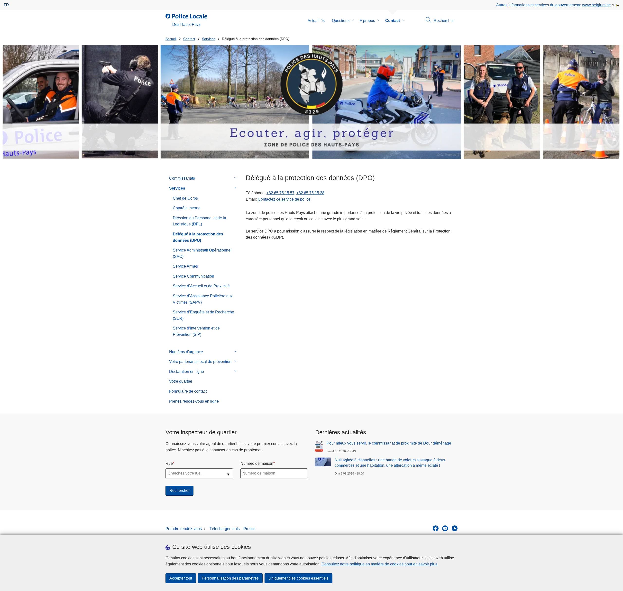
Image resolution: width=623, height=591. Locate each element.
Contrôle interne (187, 208)
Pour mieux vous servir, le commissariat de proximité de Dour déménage (389, 443)
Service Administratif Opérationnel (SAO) (202, 253)
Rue (169, 463)
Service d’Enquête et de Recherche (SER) (203, 315)
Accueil (170, 39)
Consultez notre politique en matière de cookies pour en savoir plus (379, 564)
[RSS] (455, 528)
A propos (367, 21)
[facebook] (436, 528)
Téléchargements (225, 529)
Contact (392, 21)
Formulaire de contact (188, 391)
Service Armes (185, 266)
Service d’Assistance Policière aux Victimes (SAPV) (203, 299)
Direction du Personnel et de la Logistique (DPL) (199, 221)
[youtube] (445, 528)
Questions (340, 21)
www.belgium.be (596, 5)
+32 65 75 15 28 (310, 193)
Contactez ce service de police (284, 199)
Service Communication (193, 276)
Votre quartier (180, 381)
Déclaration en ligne (186, 371)
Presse (249, 529)
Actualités (316, 21)
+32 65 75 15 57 (280, 193)
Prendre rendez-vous (183, 529)
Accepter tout (180, 578)
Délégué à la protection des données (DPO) (198, 237)
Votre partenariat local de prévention (200, 361)
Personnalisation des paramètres (230, 578)
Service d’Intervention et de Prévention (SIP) (196, 331)
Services (208, 39)
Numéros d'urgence (186, 352)
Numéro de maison (256, 463)
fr (6, 5)
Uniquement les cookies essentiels (298, 578)
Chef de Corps (185, 198)
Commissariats (182, 178)
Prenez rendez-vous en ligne (194, 401)
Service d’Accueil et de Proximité (201, 286)
